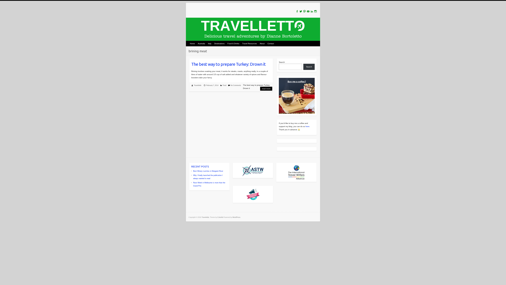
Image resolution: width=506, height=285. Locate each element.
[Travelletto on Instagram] (315, 11)
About (262, 43)
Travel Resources (249, 43)
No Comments (236, 85)
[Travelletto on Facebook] (297, 11)
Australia (201, 43)
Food (224, 85)
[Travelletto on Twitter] (301, 11)
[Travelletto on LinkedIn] (312, 11)
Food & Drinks (233, 43)
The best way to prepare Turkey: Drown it (228, 64)
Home (192, 43)
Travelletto (197, 85)
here (307, 126)
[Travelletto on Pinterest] (304, 11)
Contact (270, 43)
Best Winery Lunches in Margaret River (208, 171)
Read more (266, 89)
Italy (209, 43)
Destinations (219, 43)
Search (282, 62)
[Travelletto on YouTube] (308, 11)
